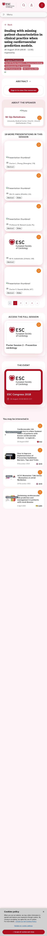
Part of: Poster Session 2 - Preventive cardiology (23, 63)
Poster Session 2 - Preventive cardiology (21, 346)
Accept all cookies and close (24, 932)
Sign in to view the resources (23, 90)
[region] (23, 922)
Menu (9, 14)
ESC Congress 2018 (19, 394)
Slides (19, 198)
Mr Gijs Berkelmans (15, 117)
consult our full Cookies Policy (25, 921)
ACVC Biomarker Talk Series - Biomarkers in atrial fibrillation (29, 477)
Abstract (10, 167)
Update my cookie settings (23, 926)
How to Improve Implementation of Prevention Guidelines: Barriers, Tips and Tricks (27, 456)
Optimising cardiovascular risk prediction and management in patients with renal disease (28, 498)
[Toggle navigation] (42, 5)
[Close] (43, 911)
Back (10, 24)
